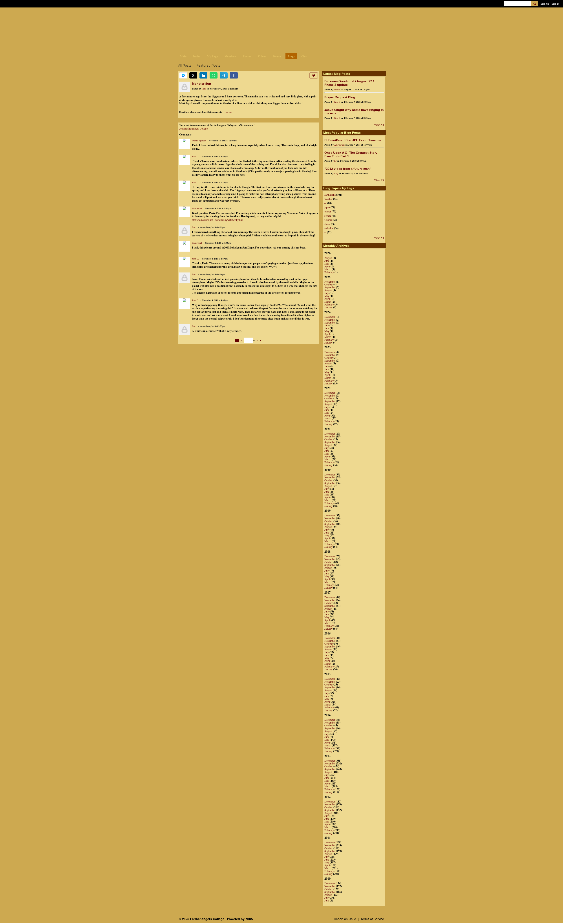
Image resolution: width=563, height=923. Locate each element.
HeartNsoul (197, 208)
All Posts (184, 66)
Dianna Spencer (199, 140)
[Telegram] (224, 75)
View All (379, 124)
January (328, 307)
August (328, 258)
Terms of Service (372, 919)
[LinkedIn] (203, 75)
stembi (337, 89)
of (325, 203)
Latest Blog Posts (336, 73)
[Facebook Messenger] (183, 75)
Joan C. (195, 156)
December (329, 316)
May (326, 263)
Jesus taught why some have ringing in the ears (354, 111)
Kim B (337, 101)
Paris (204, 88)
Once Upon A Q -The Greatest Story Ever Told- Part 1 (350, 154)
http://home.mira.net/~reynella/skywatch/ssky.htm (217, 219)
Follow (228, 112)
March (327, 269)
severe (327, 215)
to (325, 232)
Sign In (555, 3)
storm (327, 224)
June (326, 260)
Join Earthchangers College (193, 128)
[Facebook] (234, 75)
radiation (328, 228)
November (329, 281)
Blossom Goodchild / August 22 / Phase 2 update (349, 82)
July (326, 293)
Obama (328, 219)
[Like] (313, 75)
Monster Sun (201, 83)
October (328, 284)
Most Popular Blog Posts (342, 132)
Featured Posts (208, 66)
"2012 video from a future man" (347, 168)
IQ (335, 160)
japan (327, 207)
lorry (336, 173)
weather (328, 199)
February (329, 272)
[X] (193, 75)
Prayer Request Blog (339, 97)
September (329, 287)
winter (327, 211)
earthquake (330, 194)
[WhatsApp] (214, 75)
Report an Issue (345, 919)
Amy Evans (339, 144)
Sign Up (545, 3)
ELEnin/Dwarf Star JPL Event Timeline (352, 140)
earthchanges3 (213, 15)
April (327, 266)
